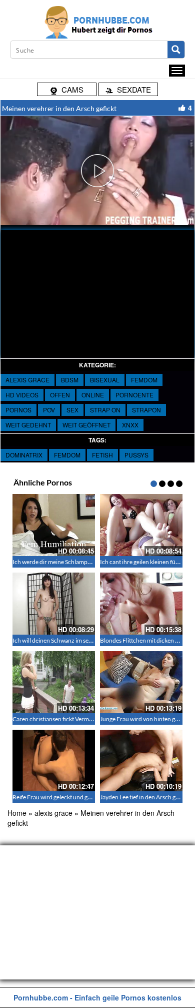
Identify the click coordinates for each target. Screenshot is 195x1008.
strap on (105, 409)
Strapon (146, 409)
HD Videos (22, 394)
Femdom (144, 379)
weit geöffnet (86, 424)
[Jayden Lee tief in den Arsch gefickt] (141, 761)
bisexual (105, 379)
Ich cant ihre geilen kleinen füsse (142, 562)
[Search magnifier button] (176, 49)
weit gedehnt (28, 424)
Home (17, 813)
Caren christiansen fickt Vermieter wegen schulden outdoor (89, 719)
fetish (102, 454)
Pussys (136, 454)
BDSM (69, 379)
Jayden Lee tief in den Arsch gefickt (145, 797)
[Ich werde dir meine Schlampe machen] (53, 525)
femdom (67, 454)
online (93, 394)
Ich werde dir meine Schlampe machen (62, 562)
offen (60, 394)
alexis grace (28, 379)
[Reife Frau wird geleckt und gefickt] (53, 761)
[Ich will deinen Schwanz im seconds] (53, 604)
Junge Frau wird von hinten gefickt (145, 719)
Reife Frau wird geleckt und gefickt (57, 797)
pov (49, 409)
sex (72, 409)
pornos (19, 409)
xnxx (130, 424)
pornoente (135, 394)
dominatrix (24, 454)
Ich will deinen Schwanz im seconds (58, 640)
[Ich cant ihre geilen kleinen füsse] (141, 525)
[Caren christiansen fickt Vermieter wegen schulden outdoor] (53, 682)
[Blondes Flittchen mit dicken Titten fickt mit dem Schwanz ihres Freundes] (141, 604)
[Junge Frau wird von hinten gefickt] (141, 682)
